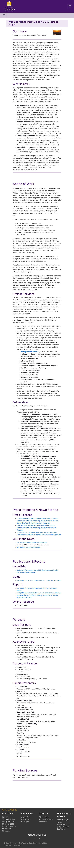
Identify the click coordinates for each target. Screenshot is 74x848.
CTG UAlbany (9, 809)
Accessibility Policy (46, 819)
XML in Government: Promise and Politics (32, 543)
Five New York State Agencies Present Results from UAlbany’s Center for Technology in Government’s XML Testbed (37, 527)
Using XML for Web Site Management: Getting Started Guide (39, 580)
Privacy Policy (44, 817)
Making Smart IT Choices (30, 352)
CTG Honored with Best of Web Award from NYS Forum (37, 518)
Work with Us (25, 819)
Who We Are (25, 817)
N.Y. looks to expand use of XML (28, 547)
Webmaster (43, 822)
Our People (25, 822)
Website (62, 829)
